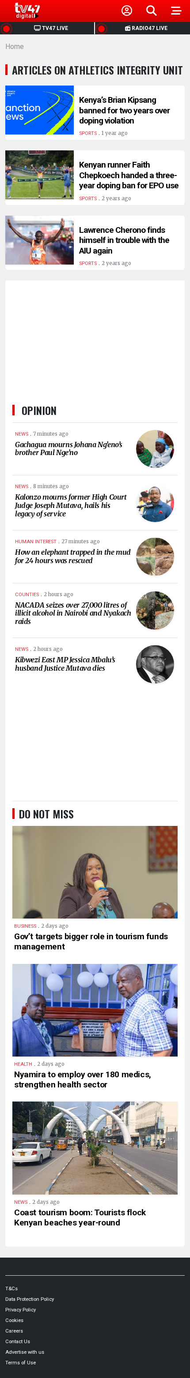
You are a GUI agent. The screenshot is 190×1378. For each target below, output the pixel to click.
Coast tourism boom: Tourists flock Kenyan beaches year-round (80, 1217)
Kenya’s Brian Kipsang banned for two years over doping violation (124, 110)
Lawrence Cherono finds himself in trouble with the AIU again (124, 240)
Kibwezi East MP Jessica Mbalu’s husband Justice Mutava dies (65, 663)
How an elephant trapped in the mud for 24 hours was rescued (73, 556)
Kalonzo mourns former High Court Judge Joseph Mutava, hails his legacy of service (71, 505)
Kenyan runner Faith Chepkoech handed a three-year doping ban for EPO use (129, 175)
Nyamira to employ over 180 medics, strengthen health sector (82, 1079)
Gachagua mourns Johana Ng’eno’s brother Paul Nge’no (68, 448)
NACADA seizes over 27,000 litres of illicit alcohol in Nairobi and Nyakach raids (73, 613)
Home (14, 46)
